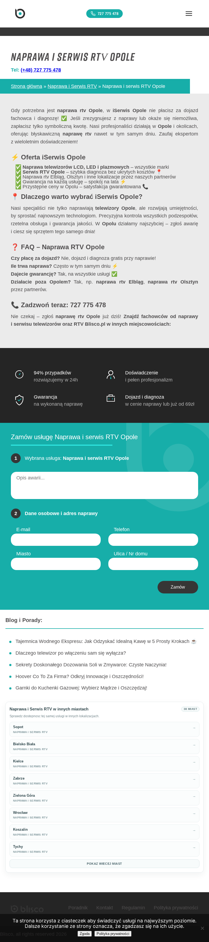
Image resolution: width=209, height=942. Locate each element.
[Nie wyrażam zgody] (202, 928)
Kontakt (104, 907)
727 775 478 (108, 14)
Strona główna (26, 86)
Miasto (23, 553)
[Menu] (189, 14)
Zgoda (85, 934)
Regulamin (133, 907)
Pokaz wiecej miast (104, 863)
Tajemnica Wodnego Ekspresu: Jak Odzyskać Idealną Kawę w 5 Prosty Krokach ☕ (106, 641)
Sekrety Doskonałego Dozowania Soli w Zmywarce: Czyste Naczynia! (91, 664)
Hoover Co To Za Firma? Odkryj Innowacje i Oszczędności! (80, 676)
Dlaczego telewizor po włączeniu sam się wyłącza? (71, 653)
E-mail (23, 529)
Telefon (122, 529)
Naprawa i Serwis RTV (72, 86)
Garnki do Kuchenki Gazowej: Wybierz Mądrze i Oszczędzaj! (81, 688)
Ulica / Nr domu (130, 553)
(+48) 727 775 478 (41, 70)
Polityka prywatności (176, 907)
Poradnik (78, 907)
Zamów (178, 587)
